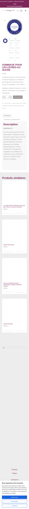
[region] (14, 495)
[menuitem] (15, 4)
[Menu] (20, 11)
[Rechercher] (16, 11)
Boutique (14, 469)
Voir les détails (20, 213)
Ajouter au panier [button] (9, 213)
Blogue (14, 473)
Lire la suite (9, 292)
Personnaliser (14, 501)
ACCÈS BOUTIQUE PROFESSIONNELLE (14, 6)
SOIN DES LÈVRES (15, 103)
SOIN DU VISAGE (22, 103)
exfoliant (4, 108)
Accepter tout (14, 497)
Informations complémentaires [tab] (12, 119)
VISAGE (18, 105)
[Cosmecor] (8, 11)
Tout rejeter (14, 505)
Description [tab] (7, 115)
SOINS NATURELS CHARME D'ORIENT (9, 105)
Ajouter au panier (17, 97)
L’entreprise (14, 480)
